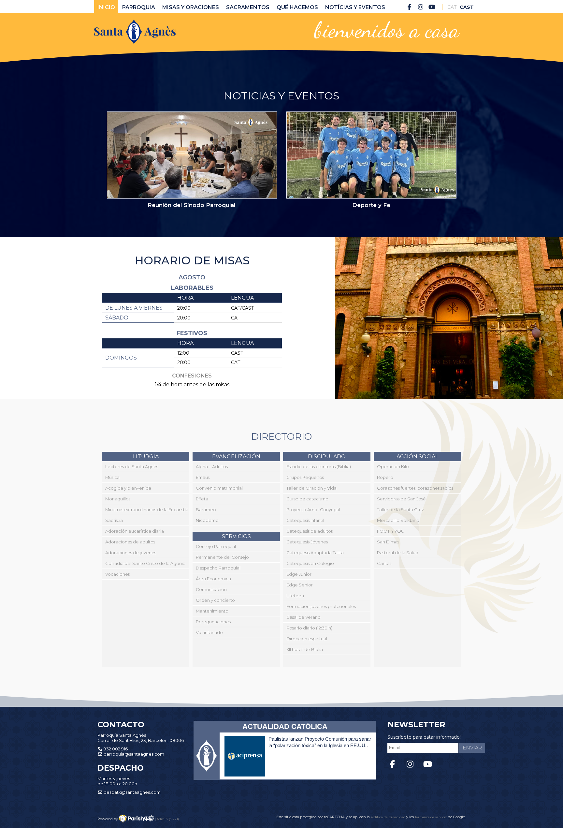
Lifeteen (295, 595)
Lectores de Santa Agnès (131, 466)
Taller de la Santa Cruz (400, 509)
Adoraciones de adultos (130, 541)
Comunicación (211, 589)
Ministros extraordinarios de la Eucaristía (146, 509)
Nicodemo (207, 520)
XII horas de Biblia (304, 649)
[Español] (464, 7)
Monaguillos (117, 498)
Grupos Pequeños (305, 477)
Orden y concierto (215, 600)
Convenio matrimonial (219, 488)
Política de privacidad (388, 817)
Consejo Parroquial (216, 546)
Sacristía (114, 520)
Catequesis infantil (305, 520)
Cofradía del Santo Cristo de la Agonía (145, 563)
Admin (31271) (168, 819)
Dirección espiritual (306, 638)
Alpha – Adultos (212, 466)
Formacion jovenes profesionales (321, 606)
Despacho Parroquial (218, 567)
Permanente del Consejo (222, 557)
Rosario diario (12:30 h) (309, 627)
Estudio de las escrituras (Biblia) (318, 466)
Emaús (202, 477)
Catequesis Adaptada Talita (315, 552)
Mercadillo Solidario (398, 520)
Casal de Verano (303, 617)
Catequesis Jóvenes (307, 541)
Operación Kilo (393, 466)
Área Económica (213, 578)
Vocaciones (117, 574)
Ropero (385, 477)
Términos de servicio (431, 817)
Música (112, 477)
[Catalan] (451, 7)
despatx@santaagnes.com (132, 792)
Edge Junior (298, 574)
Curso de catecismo (307, 498)
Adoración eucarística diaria (134, 531)
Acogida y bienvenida (128, 488)
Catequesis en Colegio (310, 563)
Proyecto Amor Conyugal (313, 509)
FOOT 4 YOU (390, 531)
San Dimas (388, 541)
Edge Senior (299, 584)
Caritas (384, 563)
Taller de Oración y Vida (311, 488)
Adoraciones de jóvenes (130, 552)
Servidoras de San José (401, 498)
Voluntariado (209, 632)
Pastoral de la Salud (397, 552)
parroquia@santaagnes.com (134, 754)
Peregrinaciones (213, 621)
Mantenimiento (212, 611)
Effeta (202, 498)
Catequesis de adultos (309, 531)
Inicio (106, 7)
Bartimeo (206, 509)
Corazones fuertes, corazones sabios (415, 488)
